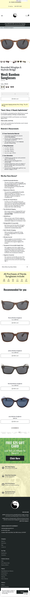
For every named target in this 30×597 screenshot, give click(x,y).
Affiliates (3, 584)
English (19, 0)
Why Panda (3, 543)
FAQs (2, 561)
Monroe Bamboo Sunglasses (15, 317)
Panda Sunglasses (15, 316)
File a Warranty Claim (5, 563)
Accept (22, 592)
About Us (3, 541)
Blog (2, 545)
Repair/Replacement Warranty (7, 571)
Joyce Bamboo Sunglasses (15, 416)
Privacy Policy (4, 574)
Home (2, 27)
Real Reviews (4, 553)
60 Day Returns (4, 572)
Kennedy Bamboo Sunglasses (15, 383)
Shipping (3, 576)
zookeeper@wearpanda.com (7, 528)
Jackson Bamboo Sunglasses (15, 350)
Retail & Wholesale (5, 586)
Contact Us (3, 547)
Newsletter (3, 555)
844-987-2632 (18, 6)
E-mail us (10, 6)
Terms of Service (4, 578)
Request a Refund (4, 564)
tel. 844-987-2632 (5, 530)
